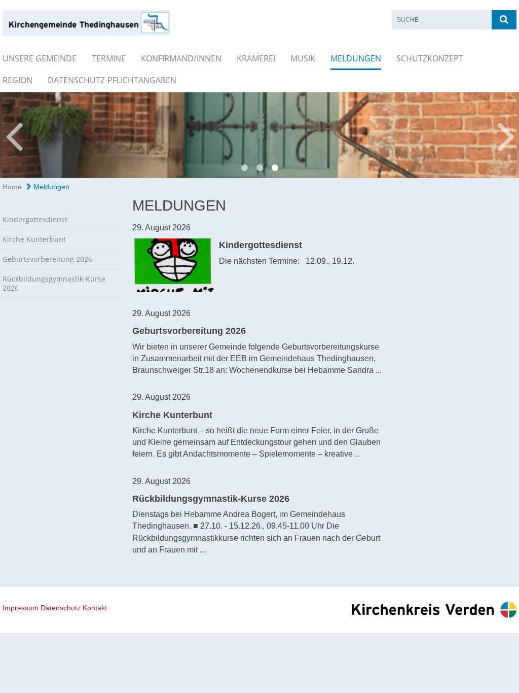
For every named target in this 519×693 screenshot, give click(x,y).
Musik (302, 58)
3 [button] (275, 168)
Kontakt (95, 608)
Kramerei (256, 58)
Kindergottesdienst (35, 219)
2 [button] (259, 168)
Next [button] (506, 135)
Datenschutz (61, 608)
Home (12, 187)
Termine (109, 58)
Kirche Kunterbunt (34, 239)
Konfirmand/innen (181, 58)
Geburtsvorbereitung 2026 (47, 259)
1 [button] (244, 168)
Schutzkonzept (429, 58)
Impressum (21, 608)
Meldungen (355, 58)
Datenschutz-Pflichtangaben (112, 80)
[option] (259, 135)
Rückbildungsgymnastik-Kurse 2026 (54, 283)
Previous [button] (14, 135)
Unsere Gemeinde (40, 58)
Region (17, 80)
